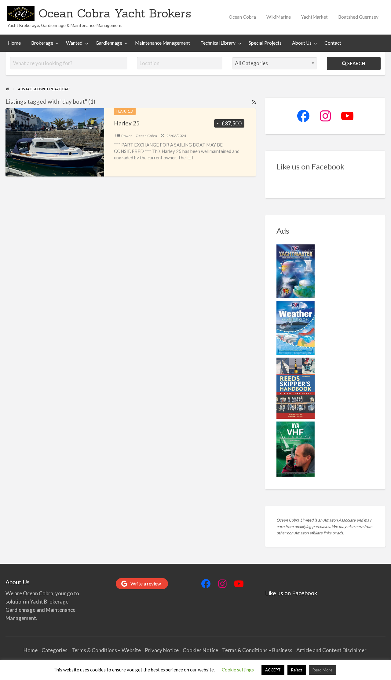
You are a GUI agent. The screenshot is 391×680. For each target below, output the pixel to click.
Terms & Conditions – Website (106, 650)
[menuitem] (242, 17)
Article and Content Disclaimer (331, 650)
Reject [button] (296, 669)
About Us (302, 43)
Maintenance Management (162, 43)
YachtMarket (314, 17)
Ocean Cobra (242, 17)
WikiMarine (278, 17)
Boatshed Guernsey (358, 17)
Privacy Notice (162, 650)
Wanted (74, 43)
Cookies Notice (200, 650)
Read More (322, 669)
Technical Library (218, 43)
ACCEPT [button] (273, 669)
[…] (190, 157)
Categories (55, 650)
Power (126, 135)
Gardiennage (109, 43)
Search (355, 63)
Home (14, 43)
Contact (332, 43)
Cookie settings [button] (238, 669)
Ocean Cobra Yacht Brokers (114, 13)
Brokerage (42, 43)
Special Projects (265, 43)
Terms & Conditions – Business (257, 650)
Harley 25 (127, 123)
